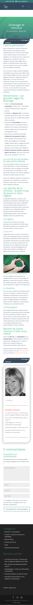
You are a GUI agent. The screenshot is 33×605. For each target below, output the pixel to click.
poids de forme (15, 40)
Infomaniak (16, 602)
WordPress (16, 600)
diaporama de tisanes (21, 353)
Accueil (7, 40)
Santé (6, 545)
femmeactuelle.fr (24, 351)
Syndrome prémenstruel (12, 547)
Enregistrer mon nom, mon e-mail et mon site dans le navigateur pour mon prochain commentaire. (15, 502)
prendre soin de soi (10, 542)
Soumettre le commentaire (17, 509)
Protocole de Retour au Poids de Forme (16, 427)
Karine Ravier (13, 31)
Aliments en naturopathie (12, 532)
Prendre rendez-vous (9, 588)
